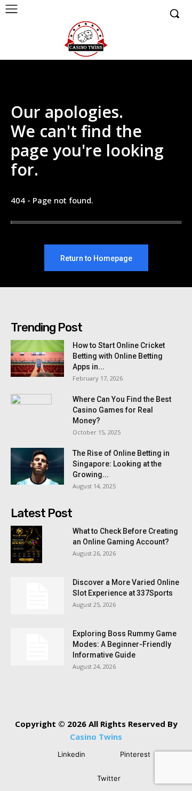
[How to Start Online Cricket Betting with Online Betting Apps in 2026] (37, 358)
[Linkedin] (42, 755)
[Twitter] (81, 779)
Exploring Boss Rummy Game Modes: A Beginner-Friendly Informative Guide (125, 644)
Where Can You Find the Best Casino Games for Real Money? (122, 410)
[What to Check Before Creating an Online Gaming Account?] (26, 544)
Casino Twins (96, 736)
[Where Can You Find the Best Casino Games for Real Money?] (31, 412)
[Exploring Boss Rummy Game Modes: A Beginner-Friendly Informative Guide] (37, 647)
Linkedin (71, 754)
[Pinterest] (104, 755)
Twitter (109, 778)
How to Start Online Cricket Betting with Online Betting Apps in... (119, 356)
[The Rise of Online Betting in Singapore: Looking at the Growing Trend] (37, 466)
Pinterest (135, 754)
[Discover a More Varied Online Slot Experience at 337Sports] (37, 595)
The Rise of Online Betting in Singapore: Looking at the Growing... (121, 464)
